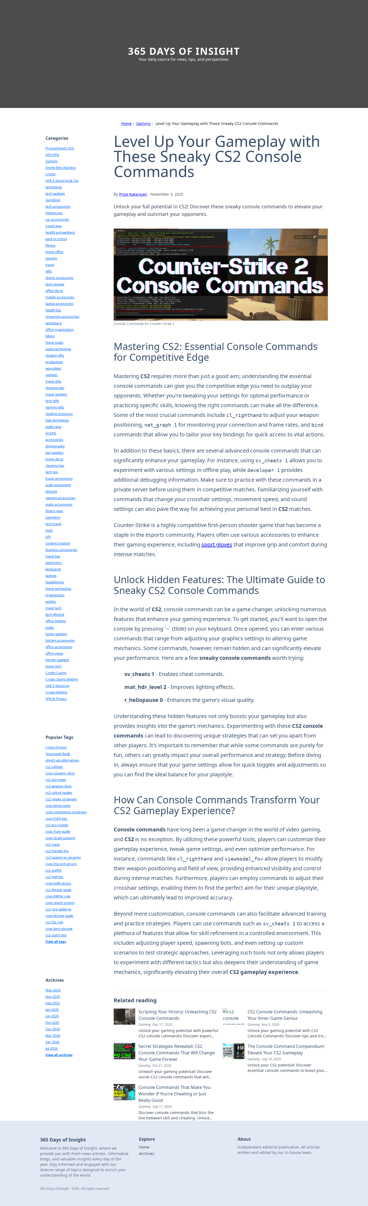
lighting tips (54, 213)
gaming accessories (60, 498)
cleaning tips (55, 465)
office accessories (59, 647)
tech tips (52, 472)
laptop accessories (60, 303)
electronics (54, 562)
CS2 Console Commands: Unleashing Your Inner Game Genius (285, 1015)
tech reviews (55, 284)
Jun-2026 (52, 1016)
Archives (146, 1153)
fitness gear (54, 511)
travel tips (53, 556)
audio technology (58, 349)
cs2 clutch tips (56, 935)
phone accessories (60, 278)
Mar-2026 (53, 1035)
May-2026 (53, 990)
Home (126, 123)
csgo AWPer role (58, 896)
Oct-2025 (52, 1022)
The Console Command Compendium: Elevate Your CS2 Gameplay (286, 1049)
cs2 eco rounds (57, 825)
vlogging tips (55, 388)
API (48, 537)
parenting (53, 517)
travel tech (53, 608)
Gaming (143, 123)
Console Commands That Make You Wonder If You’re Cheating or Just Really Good (174, 1093)
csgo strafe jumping (60, 838)
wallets (51, 601)
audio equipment (58, 485)
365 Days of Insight (184, 51)
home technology (58, 588)
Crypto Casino (56, 673)
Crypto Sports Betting (62, 679)
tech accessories (58, 206)
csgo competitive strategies (66, 812)
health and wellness (60, 232)
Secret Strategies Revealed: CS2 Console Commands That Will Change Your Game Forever (176, 1052)
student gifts (55, 355)
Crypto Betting (56, 692)
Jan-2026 (52, 1009)
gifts (49, 271)
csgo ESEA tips (56, 818)
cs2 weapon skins (59, 786)
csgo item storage (59, 928)
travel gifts (53, 381)
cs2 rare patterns (58, 909)
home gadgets (56, 634)
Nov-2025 (53, 996)
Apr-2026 (53, 1042)
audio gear (54, 426)
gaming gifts (55, 407)
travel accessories (59, 478)
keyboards (53, 569)
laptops (51, 575)
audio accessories (59, 504)
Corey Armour (56, 747)
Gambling (53, 200)
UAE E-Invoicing (57, 686)
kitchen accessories (60, 640)
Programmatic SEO (60, 148)
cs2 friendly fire (57, 851)
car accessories (57, 219)
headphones (55, 582)
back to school (56, 239)
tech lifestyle (55, 614)
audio (50, 627)
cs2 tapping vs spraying (63, 857)
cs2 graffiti (53, 870)
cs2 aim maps (56, 779)
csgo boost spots (58, 805)
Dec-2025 (53, 1029)
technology (54, 187)
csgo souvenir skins (60, 773)
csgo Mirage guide (59, 915)
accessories (54, 439)
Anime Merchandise (61, 167)
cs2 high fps (54, 877)
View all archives (59, 1055)
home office (54, 252)
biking (50, 336)
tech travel (53, 524)
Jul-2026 (52, 1048)
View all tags (56, 941)
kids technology (57, 420)
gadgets (52, 375)
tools (49, 530)
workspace (54, 323)
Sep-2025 (53, 1003)
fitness (50, 245)
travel (50, 265)
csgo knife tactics (58, 883)
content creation (58, 543)
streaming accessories (62, 316)
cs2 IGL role (54, 922)
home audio (54, 342)
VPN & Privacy (56, 699)
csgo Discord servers (61, 864)
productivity (54, 362)
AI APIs (51, 433)
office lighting (56, 621)
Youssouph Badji (58, 754)
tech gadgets (55, 193)
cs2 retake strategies (61, 799)
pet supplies (55, 452)
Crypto (50, 174)
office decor (54, 290)
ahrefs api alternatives (62, 760)
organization (55, 595)
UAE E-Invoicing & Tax (62, 180)
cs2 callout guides (59, 792)
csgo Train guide (58, 831)
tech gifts (52, 401)
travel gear (54, 226)
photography (55, 446)
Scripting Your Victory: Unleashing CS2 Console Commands (177, 1015)
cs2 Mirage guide (58, 890)
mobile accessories (60, 297)
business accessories (61, 550)
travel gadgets (56, 394)
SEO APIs (52, 154)
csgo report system (60, 903)
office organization (60, 329)
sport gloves (217, 544)
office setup (54, 653)
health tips (53, 310)
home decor (55, 459)
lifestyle (51, 491)
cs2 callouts (54, 767)
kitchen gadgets (57, 660)
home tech (53, 666)
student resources (59, 414)
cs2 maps (53, 844)
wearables (53, 368)
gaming (51, 258)
